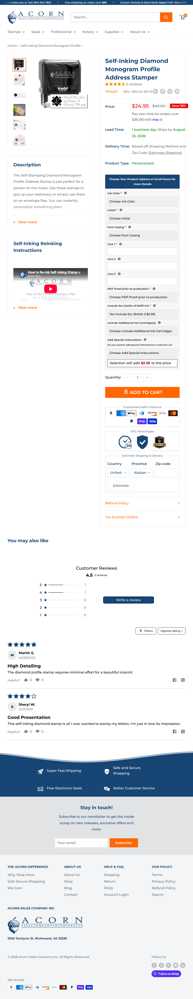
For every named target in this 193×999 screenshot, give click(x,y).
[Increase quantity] (147, 377)
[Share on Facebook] (155, 91)
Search (158, 895)
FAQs (108, 888)
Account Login (116, 895)
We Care (15, 888)
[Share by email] (177, 91)
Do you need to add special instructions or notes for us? (139, 344)
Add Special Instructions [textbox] (142, 341)
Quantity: (113, 377)
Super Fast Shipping (64, 771)
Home (12, 45)
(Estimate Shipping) (165, 153)
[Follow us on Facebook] (154, 965)
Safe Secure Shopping (26, 881)
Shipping (111, 875)
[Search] (166, 17)
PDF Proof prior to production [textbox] (142, 288)
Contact (70, 895)
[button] (115, 84)
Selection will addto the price (140, 363)
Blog (68, 888)
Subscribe (123, 843)
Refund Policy (117, 503)
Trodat (111, 91)
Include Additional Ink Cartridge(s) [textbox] (142, 322)
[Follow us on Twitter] (161, 965)
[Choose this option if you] (159, 322)
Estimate (121, 486)
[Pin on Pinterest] (162, 91)
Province (139, 464)
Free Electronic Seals (64, 788)
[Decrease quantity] (127, 377)
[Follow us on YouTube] (175, 965)
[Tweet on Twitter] (169, 91)
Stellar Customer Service (134, 788)
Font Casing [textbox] (142, 227)
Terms (157, 875)
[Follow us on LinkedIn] (182, 965)
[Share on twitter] (182, 680)
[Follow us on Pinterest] (168, 965)
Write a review (128, 600)
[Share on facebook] (174, 680)
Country (114, 464)
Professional (61, 32)
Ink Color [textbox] (142, 193)
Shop (68, 881)
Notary (88, 32)
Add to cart (146, 392)
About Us (138, 32)
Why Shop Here (21, 875)
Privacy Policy (163, 881)
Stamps (14, 32)
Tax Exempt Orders (121, 517)
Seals (35, 32)
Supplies (112, 32)
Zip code (162, 464)
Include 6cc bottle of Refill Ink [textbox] (142, 305)
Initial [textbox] (142, 210)
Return (110, 881)
